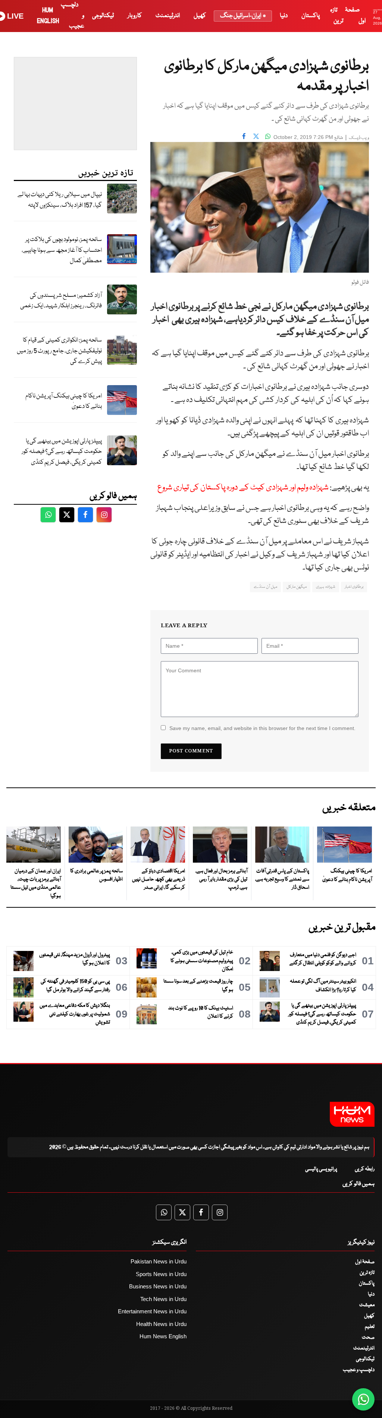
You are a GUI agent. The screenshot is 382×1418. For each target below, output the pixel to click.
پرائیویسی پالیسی (321, 1169)
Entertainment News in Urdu (152, 1311)
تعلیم (370, 1327)
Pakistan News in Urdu (159, 1261)
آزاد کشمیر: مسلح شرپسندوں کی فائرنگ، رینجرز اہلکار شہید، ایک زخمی (61, 301)
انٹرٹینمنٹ (168, 15)
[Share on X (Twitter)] (256, 136)
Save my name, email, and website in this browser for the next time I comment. (262, 728)
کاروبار (135, 15)
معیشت (367, 1305)
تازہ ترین (367, 1273)
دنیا (284, 15)
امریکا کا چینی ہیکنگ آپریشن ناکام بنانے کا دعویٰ (63, 401)
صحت (368, 1337)
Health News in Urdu (161, 1324)
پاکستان (310, 15)
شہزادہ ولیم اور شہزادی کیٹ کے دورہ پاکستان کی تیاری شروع (243, 488)
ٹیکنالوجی (103, 15)
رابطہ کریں (365, 1169)
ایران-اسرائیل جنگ (240, 15)
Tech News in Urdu (163, 1299)
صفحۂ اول (365, 1262)
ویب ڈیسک (359, 138)
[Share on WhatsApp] (267, 136)
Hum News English (163, 1336)
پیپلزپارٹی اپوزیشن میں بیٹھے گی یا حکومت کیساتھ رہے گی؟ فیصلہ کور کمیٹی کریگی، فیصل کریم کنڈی (62, 452)
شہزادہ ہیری (325, 587)
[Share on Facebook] (244, 136)
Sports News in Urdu (161, 1274)
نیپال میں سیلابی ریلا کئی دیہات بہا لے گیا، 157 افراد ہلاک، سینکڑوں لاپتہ (60, 200)
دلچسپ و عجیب (359, 1370)
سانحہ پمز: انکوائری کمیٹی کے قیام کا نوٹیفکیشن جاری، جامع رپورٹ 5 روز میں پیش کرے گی (59, 351)
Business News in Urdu (158, 1286)
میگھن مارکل (296, 587)
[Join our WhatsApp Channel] (363, 1399)
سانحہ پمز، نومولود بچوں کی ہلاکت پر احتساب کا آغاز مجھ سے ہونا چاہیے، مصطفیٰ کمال (62, 250)
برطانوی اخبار (354, 587)
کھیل (200, 15)
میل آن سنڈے (265, 587)
